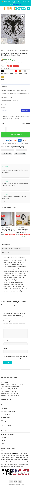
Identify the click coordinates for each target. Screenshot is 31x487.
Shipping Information (7, 434)
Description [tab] (6, 244)
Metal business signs (12, 50)
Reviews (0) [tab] (5, 252)
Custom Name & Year (6, 97)
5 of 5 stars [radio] (21, 324)
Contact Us (4, 431)
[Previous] (1, 225)
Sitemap (3, 421)
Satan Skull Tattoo (21, 149)
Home (2, 50)
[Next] (30, 225)
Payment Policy (5, 437)
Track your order (6, 405)
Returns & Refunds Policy (9, 411)
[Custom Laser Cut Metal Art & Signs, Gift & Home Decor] (15, 8)
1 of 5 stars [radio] (4, 324)
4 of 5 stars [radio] (15, 324)
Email (5, 348)
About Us (4, 408)
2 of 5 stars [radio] (6, 324)
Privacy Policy (5, 414)
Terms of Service (6, 418)
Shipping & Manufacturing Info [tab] (11, 248)
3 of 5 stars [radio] (10, 324)
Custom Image (4, 104)
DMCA (3, 440)
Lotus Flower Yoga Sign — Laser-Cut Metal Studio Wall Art (8, 231)
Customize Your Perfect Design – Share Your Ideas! (14, 90)
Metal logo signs (24, 50)
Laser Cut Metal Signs (7, 149)
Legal (2, 443)
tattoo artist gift (6, 153)
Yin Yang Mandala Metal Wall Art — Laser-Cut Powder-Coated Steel (22, 231)
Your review (7, 327)
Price (5, 83)
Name (5, 340)
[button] (2, 9)
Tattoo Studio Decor (20, 153)
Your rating (7, 321)
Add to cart (15, 135)
